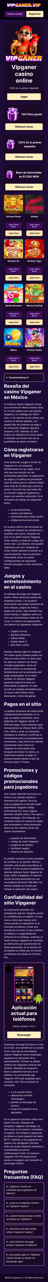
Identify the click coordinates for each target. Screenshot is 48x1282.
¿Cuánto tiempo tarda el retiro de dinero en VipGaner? (23, 1218)
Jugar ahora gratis (14, 226)
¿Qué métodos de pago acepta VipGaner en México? (21, 1243)
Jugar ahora (14, 233)
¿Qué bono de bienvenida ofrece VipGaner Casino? (21, 1230)
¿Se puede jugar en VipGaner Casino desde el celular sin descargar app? (23, 1258)
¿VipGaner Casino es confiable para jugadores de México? (21, 1190)
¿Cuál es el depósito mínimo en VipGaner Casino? (22, 1205)
